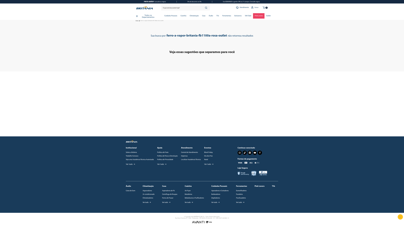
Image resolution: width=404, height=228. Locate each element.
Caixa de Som (130, 191)
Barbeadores (215, 194)
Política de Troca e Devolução (167, 156)
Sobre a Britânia (131, 152)
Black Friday (208, 152)
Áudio (128, 186)
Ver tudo (129, 164)
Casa (164, 186)
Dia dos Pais (208, 156)
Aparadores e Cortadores (220, 191)
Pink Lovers (259, 186)
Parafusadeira (241, 198)
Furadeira (239, 194)
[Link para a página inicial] (137, 21)
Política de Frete (162, 152)
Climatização (148, 186)
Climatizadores (148, 198)
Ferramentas (241, 186)
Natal (206, 159)
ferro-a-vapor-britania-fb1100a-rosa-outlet (151, 20)
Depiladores (215, 198)
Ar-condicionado (149, 194)
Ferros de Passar (167, 198)
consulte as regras (155, 2)
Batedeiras (188, 194)
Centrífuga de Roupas (169, 194)
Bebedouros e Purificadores (194, 198)
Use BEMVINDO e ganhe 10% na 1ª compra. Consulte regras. (241, 2)
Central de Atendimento (189, 152)
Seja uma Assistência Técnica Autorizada (140, 159)
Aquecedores (147, 191)
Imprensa (184, 156)
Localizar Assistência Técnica (191, 159)
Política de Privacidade (165, 159)
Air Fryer (188, 191)
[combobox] (185, 8)
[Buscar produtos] (206, 8)
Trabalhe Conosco (132, 156)
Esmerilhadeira (241, 191)
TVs (273, 186)
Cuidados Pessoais (219, 186)
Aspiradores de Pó (168, 191)
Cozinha (188, 186)
